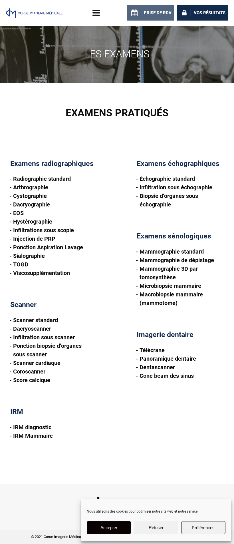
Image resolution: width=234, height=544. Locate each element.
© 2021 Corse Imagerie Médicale (57, 537)
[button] (150, 13)
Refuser (156, 527)
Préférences (203, 527)
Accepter (108, 527)
